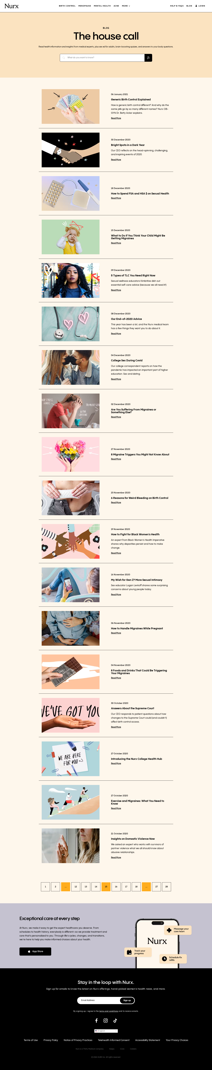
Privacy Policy (51, 1040)
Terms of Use (31, 1040)
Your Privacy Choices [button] (177, 1040)
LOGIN (202, 6)
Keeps (111, 1049)
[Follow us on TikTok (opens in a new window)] (115, 1022)
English (101, 1031)
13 (86, 887)
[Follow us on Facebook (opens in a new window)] (96, 1022)
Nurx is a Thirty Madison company (90, 1049)
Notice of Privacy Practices (78, 1040)
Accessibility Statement (147, 1040)
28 (166, 887)
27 (156, 887)
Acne (116, 6)
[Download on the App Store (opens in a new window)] (35, 951)
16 (116, 887)
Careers (133, 1049)
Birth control (67, 6)
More (125, 6)
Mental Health (102, 6)
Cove (122, 1049)
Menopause (84, 6)
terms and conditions (108, 1011)
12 (76, 887)
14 (96, 887)
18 (136, 887)
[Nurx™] (12, 6)
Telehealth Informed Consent (114, 1040)
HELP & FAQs (177, 6)
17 (126, 887)
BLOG (189, 6)
